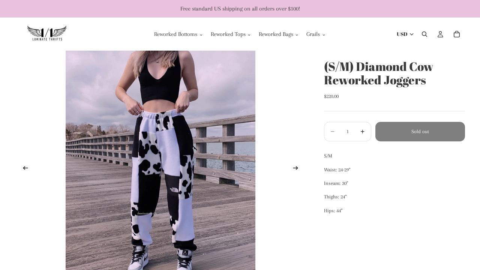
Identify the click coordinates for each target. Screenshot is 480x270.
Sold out (420, 131)
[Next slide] (298, 169)
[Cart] (456, 34)
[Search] (424, 34)
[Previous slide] (23, 169)
